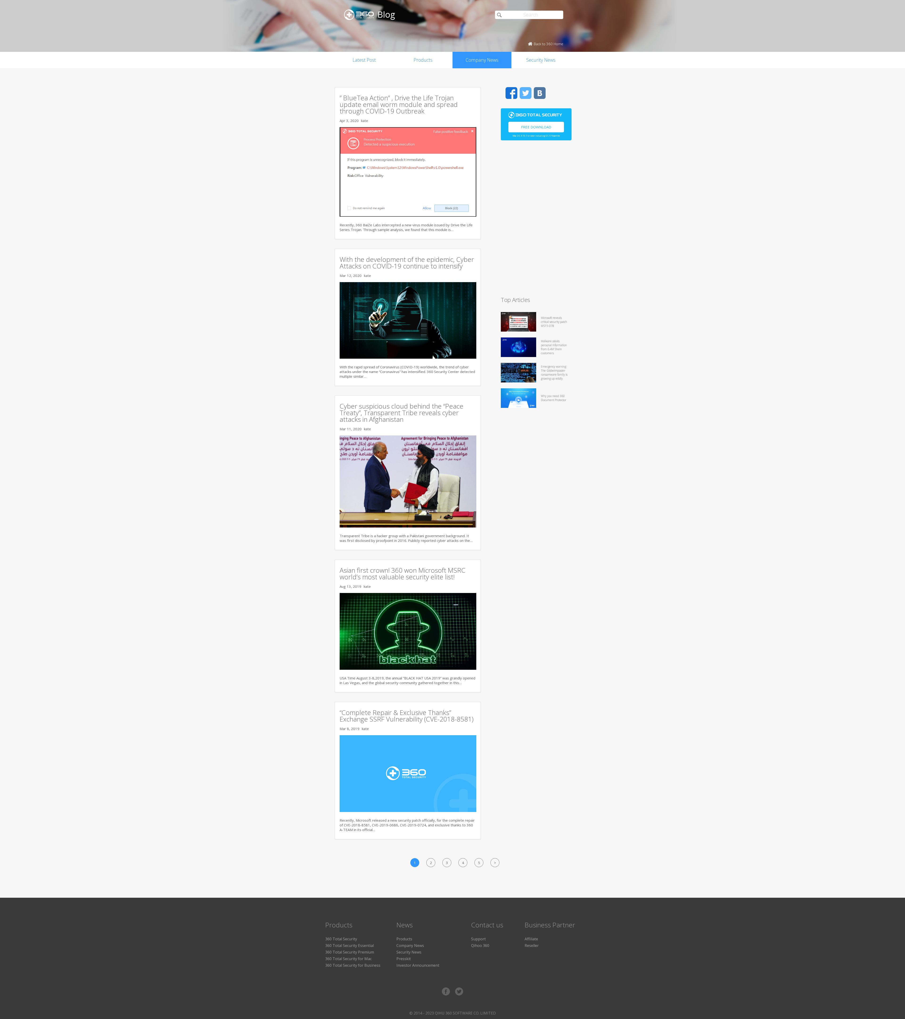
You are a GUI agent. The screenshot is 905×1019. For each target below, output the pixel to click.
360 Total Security (341, 939)
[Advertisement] (536, 220)
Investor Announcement (417, 965)
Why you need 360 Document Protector (553, 398)
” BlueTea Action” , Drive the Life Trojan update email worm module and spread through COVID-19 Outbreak (399, 104)
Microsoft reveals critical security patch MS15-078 (554, 322)
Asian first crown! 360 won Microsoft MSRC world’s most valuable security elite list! (402, 573)
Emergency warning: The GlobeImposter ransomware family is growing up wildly (554, 373)
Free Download (536, 127)
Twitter (525, 93)
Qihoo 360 (480, 945)
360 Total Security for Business (352, 965)
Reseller (532, 945)
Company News (482, 60)
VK (540, 93)
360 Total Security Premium (349, 952)
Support (478, 939)
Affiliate (531, 939)
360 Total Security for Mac (348, 958)
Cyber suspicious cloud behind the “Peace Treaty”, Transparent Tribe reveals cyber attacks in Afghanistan (401, 413)
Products (423, 60)
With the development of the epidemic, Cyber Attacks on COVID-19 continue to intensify (407, 262)
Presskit (403, 958)
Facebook (511, 93)
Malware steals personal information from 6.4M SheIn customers (554, 347)
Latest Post (364, 60)
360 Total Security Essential (349, 945)
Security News (540, 60)
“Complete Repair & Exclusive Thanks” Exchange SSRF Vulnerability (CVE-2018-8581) (406, 715)
